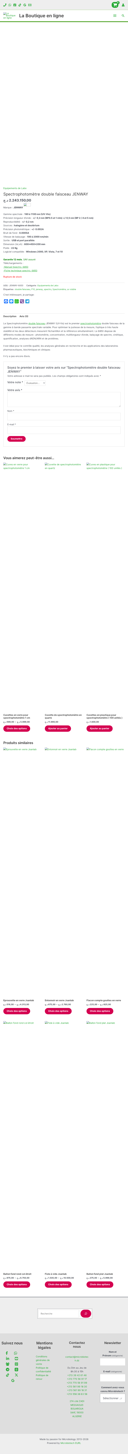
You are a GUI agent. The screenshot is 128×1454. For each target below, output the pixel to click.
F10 (33, 289)
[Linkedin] (7, 1358)
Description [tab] (9, 316)
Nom (10, 411)
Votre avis (14, 390)
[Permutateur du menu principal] (115, 15)
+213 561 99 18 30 (77, 1386)
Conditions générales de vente (43, 1360)
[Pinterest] (16, 1364)
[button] (123, 16)
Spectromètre (59, 289)
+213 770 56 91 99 (77, 1382)
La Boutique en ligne (41, 15)
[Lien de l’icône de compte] (123, 4)
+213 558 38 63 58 (77, 1394)
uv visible (71, 289)
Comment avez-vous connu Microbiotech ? (112, 1389)
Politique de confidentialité (43, 1369)
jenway (39, 289)
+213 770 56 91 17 (77, 1379)
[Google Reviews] (24, 4)
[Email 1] (29, 4)
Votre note (15, 382)
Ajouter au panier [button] (58, 728)
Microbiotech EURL (70, 1443)
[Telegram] (7, 1369)
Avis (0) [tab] (24, 316)
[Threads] (16, 1369)
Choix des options (17, 728)
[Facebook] (14, 4)
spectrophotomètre (90, 323)
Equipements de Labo (14, 188)
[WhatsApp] (9, 4)
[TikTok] (19, 4)
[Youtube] (16, 1358)
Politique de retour (42, 1377)
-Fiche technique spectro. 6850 (20, 270)
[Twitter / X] (16, 1375)
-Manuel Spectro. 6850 (15, 267)
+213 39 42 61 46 (77, 1375)
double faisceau (22, 289)
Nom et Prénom (112, 1354)
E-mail (11, 424)
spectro (47, 289)
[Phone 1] (4, 4)
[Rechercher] (85, 1314)
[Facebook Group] (7, 1364)
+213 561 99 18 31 (77, 1390)
